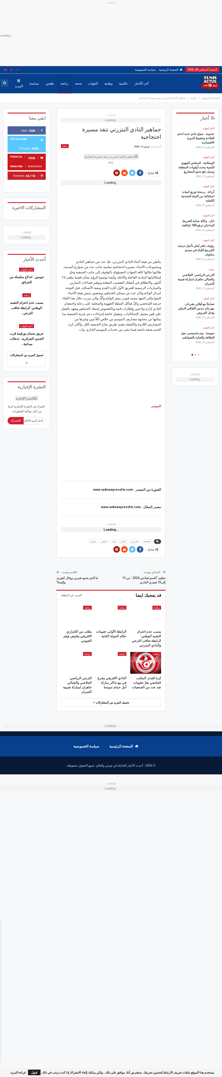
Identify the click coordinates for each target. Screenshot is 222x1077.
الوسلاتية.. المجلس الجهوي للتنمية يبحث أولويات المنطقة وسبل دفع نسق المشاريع (196, 167)
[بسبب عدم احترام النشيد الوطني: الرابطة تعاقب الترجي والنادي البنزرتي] (145, 616)
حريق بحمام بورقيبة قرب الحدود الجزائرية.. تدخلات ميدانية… (27, 339)
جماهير (104, 541)
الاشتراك (15, 420)
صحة (78, 83)
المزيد (19, 86)
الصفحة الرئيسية (168, 69)
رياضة (64, 83)
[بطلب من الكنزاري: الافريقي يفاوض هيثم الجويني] (76, 616)
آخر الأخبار (141, 83)
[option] (195, 236)
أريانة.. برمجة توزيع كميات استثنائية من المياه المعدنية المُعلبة (197, 196)
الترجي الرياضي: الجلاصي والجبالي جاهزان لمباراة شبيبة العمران (196, 279)
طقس (50, 83)
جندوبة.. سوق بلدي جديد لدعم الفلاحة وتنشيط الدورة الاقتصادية (195, 138)
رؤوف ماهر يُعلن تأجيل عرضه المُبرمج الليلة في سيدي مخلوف (196, 250)
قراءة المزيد (18, 1072)
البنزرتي (134, 541)
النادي (123, 541)
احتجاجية (147, 541)
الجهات (93, 83)
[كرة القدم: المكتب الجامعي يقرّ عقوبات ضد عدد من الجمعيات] (145, 663)
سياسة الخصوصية (145, 69)
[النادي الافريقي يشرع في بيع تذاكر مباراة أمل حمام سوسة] (111, 663)
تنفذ (114, 541)
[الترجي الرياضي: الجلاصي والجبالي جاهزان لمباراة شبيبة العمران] (76, 663)
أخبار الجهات (27, 269)
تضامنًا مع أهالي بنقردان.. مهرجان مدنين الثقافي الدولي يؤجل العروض (196, 308)
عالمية (123, 83)
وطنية (108, 83)
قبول (34, 1072)
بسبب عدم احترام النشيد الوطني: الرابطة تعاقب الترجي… (26, 308)
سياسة (34, 83)
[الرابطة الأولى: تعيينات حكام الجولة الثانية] (111, 616)
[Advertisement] (111, 218)
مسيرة (93, 541)
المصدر (156, 406)
